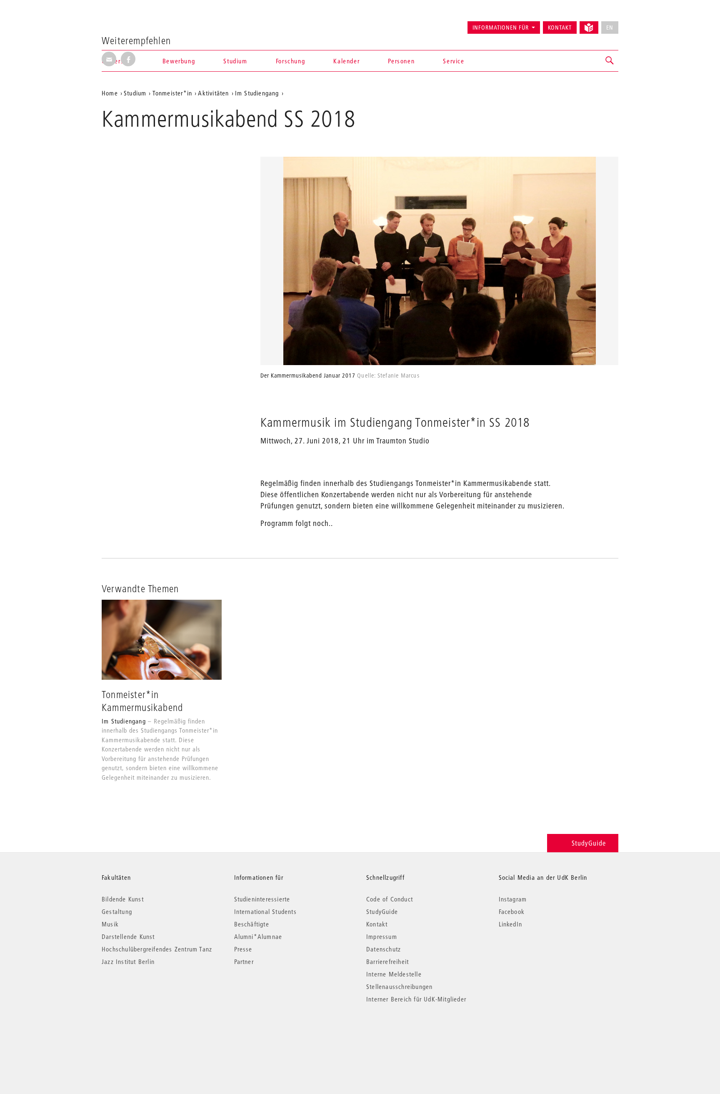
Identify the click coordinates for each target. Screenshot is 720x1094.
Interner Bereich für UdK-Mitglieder (416, 999)
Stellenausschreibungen (399, 986)
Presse (243, 949)
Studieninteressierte (262, 899)
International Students (265, 911)
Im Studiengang (257, 93)
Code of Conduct (389, 899)
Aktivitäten (213, 93)
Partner (244, 961)
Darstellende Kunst (128, 936)
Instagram (513, 899)
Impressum (381, 936)
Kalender (346, 61)
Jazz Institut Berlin (128, 961)
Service (453, 61)
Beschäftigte (251, 924)
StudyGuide (589, 843)
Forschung (290, 61)
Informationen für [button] (500, 27)
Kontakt (560, 27)
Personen (401, 61)
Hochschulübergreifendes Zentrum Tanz (157, 949)
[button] (610, 60)
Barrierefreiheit (387, 961)
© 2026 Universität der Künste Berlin (145, 1034)
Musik (110, 924)
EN (609, 27)
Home (110, 93)
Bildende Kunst (123, 899)
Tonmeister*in (172, 93)
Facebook (512, 911)
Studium (135, 93)
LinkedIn (510, 924)
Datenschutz (383, 949)
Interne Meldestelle (394, 974)
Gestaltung (117, 911)
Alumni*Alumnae (258, 936)
